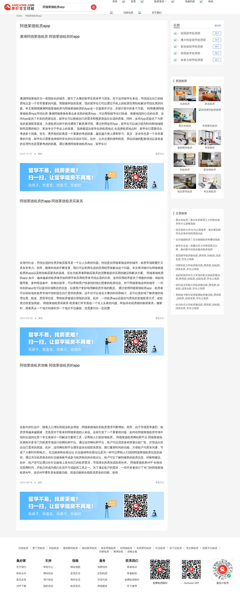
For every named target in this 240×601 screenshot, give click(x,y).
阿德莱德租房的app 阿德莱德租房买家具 (51, 201)
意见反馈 (21, 579)
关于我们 (157, 12)
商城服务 (102, 585)
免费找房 (102, 566)
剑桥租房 (104, 551)
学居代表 (102, 579)
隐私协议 (48, 585)
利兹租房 (185, 169)
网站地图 (75, 566)
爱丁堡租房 (39, 547)
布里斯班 (210, 147)
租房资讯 (75, 585)
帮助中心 (48, 566)
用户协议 (48, 579)
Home (19, 15)
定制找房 (102, 573)
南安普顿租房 (108, 547)
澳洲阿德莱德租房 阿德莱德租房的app (50, 36)
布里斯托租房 (209, 125)
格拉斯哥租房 (184, 191)
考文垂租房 (210, 191)
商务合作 (21, 573)
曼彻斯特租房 (184, 147)
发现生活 (75, 573)
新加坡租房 (210, 169)
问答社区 (128, 12)
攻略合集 (132, 551)
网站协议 (48, 573)
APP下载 (21, 585)
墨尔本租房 (185, 125)
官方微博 (132, 585)
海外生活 (75, 579)
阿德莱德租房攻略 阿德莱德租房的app (50, 365)
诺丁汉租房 (176, 547)
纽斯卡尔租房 (210, 547)
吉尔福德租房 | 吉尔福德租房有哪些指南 (198, 239)
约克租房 (160, 547)
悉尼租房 (210, 103)
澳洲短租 (118, 551)
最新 (40, 153)
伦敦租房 (185, 103)
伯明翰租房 (126, 547)
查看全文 (159, 153)
